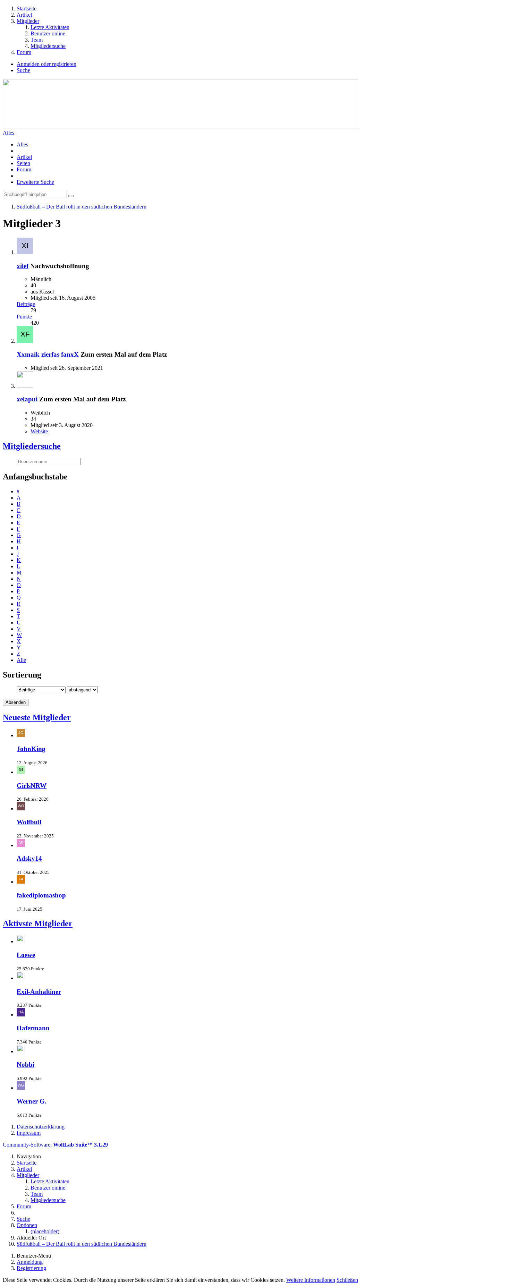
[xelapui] (25, 386)
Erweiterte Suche (35, 182)
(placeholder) (45, 1231)
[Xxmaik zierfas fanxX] (25, 341)
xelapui (27, 399)
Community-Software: (55, 1145)
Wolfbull (29, 822)
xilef (22, 266)
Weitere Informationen (310, 1280)
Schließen (347, 1280)
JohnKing (31, 748)
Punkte (24, 317)
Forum (24, 169)
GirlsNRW (31, 785)
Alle (21, 660)
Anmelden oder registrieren (46, 64)
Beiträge (26, 304)
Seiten (23, 163)
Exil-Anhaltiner (39, 991)
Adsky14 (29, 858)
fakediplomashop (41, 895)
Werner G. (31, 1101)
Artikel (24, 157)
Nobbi (25, 1064)
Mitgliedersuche (32, 446)
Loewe (26, 955)
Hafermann (33, 1028)
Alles (8, 133)
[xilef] (25, 252)
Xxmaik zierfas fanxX (48, 354)
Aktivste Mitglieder (38, 923)
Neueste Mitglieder (37, 717)
